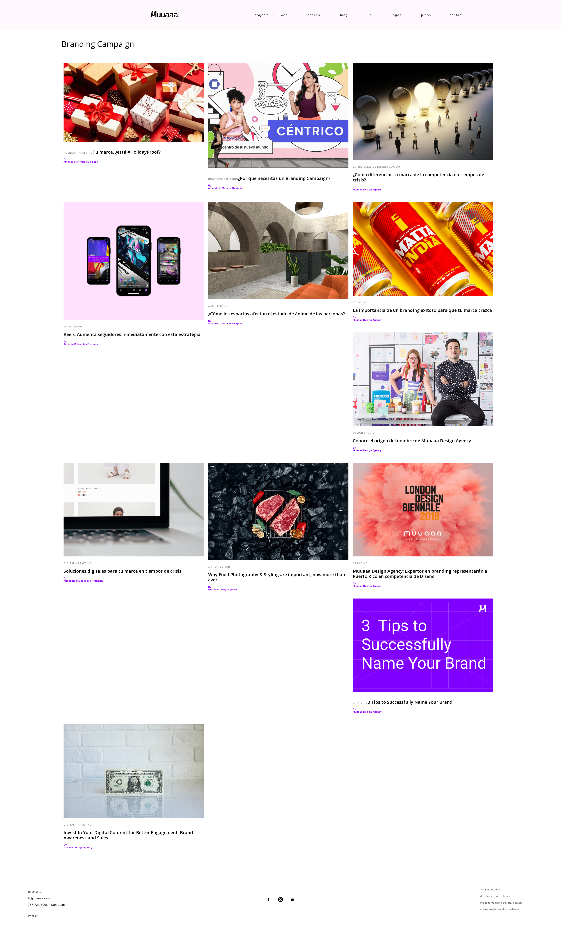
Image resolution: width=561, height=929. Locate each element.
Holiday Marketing (78, 152)
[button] (266, 14)
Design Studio (364, 433)
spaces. (314, 15)
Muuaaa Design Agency (367, 189)
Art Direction (219, 566)
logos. (397, 15)
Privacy (33, 916)
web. (285, 15)
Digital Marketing (78, 563)
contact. (457, 15)
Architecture (218, 306)
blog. (344, 15)
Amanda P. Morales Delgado (81, 162)
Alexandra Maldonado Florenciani (83, 581)
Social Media (73, 326)
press (426, 15)
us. (370, 15)
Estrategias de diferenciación (376, 166)
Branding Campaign (223, 179)
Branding (360, 302)
